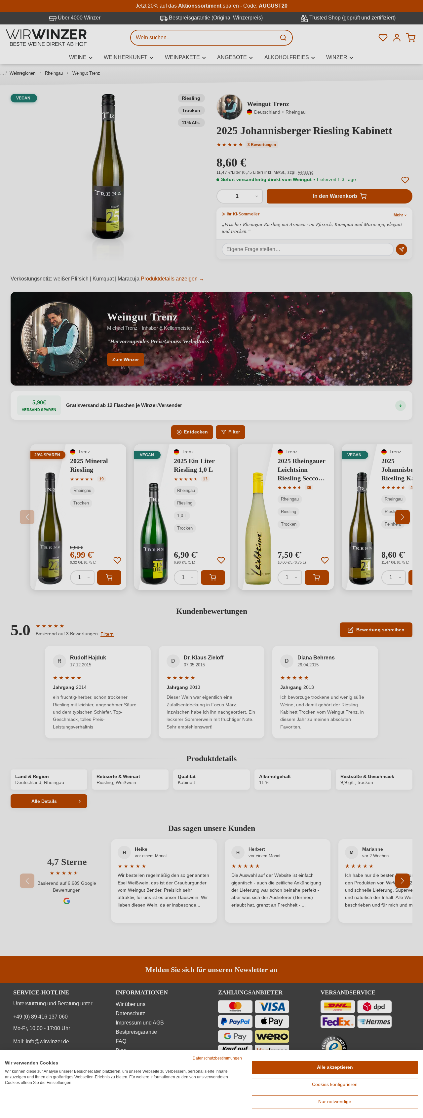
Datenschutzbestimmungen (217, 1058)
